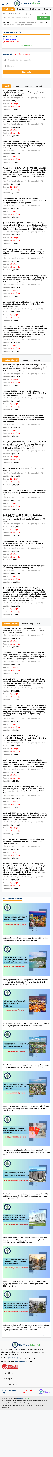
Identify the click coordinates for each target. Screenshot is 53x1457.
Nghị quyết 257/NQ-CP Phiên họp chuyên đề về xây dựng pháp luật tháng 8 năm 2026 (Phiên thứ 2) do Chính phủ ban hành (23, 304)
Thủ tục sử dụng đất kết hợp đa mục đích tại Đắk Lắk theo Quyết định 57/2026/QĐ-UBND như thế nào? (25, 939)
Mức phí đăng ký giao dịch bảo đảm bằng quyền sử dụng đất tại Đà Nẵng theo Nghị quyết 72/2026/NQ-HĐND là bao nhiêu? (26, 1152)
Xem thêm (46, 1335)
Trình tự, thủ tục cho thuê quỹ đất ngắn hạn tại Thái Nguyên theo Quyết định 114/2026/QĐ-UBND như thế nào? (26, 1066)
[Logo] (15, 1345)
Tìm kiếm (44, 18)
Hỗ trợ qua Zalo (11, 36)
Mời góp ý (27, 45)
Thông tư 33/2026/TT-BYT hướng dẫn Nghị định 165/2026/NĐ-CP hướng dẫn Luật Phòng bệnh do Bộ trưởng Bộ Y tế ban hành (23, 93)
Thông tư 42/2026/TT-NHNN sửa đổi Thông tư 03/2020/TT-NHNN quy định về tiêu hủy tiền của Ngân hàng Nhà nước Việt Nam (24, 543)
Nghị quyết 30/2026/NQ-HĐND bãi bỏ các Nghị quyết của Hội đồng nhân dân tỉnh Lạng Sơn (24, 567)
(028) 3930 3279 (21, 1361)
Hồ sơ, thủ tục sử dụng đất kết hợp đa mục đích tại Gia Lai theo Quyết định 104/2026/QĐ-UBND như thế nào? (26, 1024)
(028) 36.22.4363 (13, 1358)
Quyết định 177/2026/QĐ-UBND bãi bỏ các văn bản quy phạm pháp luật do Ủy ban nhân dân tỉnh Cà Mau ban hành (25, 492)
